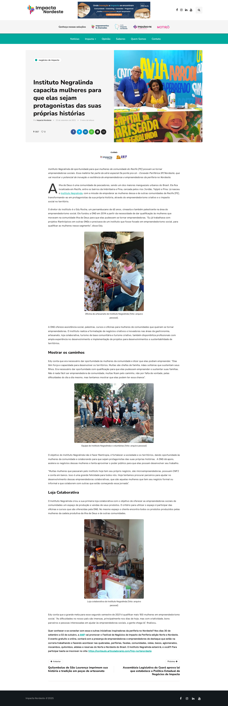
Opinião (106, 39)
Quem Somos (138, 39)
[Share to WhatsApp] (91, 131)
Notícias (74, 39)
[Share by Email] (103, 131)
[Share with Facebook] (73, 131)
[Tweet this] (79, 131)
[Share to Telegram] (97, 131)
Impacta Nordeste (44, 120)
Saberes (120, 39)
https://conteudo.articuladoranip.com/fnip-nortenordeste (120, 651)
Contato (156, 39)
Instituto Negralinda (72, 193)
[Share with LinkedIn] (85, 131)
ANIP (82, 634)
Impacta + (90, 39)
